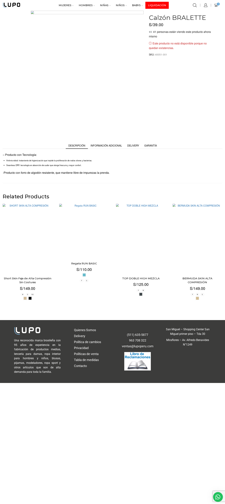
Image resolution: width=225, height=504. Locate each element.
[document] (112, 252)
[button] (164, 195)
